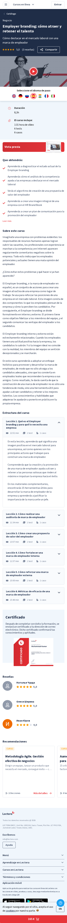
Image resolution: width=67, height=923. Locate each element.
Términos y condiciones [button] (16, 877)
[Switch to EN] (14, 96)
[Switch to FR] (46, 96)
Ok (60, 909)
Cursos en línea (21, 4)
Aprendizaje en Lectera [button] (16, 862)
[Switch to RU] (27, 96)
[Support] (60, 903)
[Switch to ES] (33, 96)
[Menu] (6, 4)
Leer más (7, 221)
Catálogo (11, 13)
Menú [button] (6, 855)
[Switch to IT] (53, 96)
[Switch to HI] (40, 96)
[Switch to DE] (20, 96)
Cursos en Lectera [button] (13, 870)
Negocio (7, 20)
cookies (10, 911)
